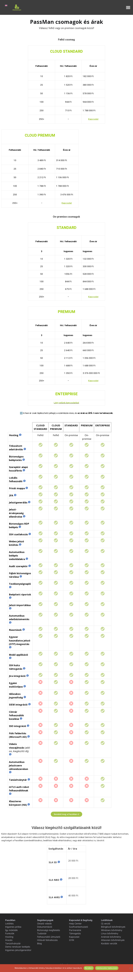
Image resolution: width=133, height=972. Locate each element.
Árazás (8, 940)
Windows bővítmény (111, 930)
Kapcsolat (74, 937)
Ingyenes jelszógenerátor (18, 950)
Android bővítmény (111, 937)
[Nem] (129, 968)
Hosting (9, 937)
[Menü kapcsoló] (128, 7)
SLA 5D (53, 862)
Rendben (88, 968)
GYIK (71, 940)
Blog (39, 943)
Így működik (11, 930)
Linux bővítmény (109, 933)
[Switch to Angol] (6, 5)
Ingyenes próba (13, 927)
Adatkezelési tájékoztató (106, 968)
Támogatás (75, 933)
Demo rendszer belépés (17, 946)
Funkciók (9, 933)
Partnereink (75, 930)
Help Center (75, 923)
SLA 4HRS (54, 897)
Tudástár (41, 933)
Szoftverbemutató (78, 927)
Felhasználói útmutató (48, 937)
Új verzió (105, 923)
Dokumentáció (44, 927)
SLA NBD (54, 879)
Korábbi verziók (109, 943)
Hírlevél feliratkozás (47, 940)
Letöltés (9, 923)
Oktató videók (44, 923)
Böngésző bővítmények (113, 927)
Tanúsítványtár (13, 943)
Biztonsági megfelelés (48, 930)
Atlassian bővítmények (113, 940)
